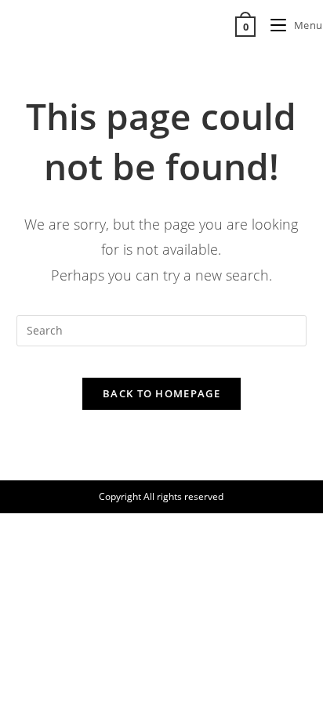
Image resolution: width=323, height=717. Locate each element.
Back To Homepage (161, 393)
